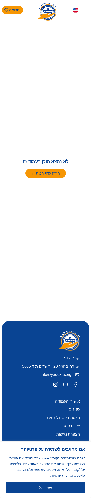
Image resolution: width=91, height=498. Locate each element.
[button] (84, 11)
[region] (45, 469)
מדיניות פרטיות (61, 475)
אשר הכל (45, 488)
